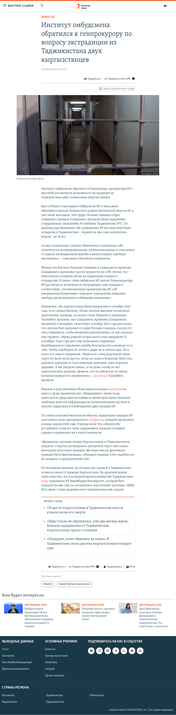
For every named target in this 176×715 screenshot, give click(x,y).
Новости (47, 17)
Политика (51, 662)
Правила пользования (15, 669)
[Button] (92, 79)
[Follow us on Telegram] (115, 651)
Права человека (54, 675)
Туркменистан (55, 702)
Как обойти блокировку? (17, 662)
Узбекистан (97, 695)
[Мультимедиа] (165, 5)
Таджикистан (54, 695)
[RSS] (140, 651)
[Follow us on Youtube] (91, 651)
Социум (50, 669)
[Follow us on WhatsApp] (124, 651)
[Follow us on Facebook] (107, 651)
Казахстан (8, 695)
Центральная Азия (36, 605)
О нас (5, 649)
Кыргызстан (9, 702)
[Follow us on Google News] (132, 651)
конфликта (96, 420)
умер (45, 481)
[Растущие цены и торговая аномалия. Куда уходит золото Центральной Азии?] (70, 608)
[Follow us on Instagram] (99, 651)
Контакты (8, 656)
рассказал (101, 376)
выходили (115, 389)
